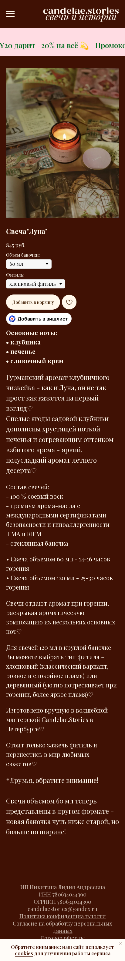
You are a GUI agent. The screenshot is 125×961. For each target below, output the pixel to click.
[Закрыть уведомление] (120, 944)
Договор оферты (62, 938)
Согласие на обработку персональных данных (62, 927)
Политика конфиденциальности (62, 916)
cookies (24, 953)
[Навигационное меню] (10, 14)
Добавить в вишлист (43, 319)
